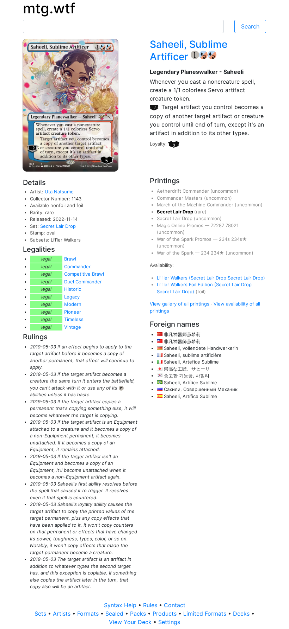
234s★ (239, 239)
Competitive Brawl (84, 274)
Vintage (72, 327)
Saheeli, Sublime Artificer (188, 50)
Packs (139, 613)
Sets (41, 613)
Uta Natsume (59, 191)
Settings (169, 621)
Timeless (74, 319)
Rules (151, 605)
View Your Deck (131, 621)
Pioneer (72, 312)
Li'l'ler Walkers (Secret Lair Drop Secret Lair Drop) (211, 278)
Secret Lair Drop (58, 226)
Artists (62, 613)
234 (206, 253)
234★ (218, 253)
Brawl (70, 259)
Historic (72, 289)
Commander (77, 266)
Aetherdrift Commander (183, 191)
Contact (174, 605)
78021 (232, 225)
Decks (242, 613)
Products (165, 613)
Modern (72, 304)
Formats (88, 613)
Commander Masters (180, 198)
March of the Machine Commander (196, 204)
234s (225, 239)
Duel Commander (83, 281)
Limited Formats (205, 613)
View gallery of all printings (179, 304)
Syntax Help (121, 605)
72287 (218, 225)
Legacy (72, 297)
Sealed (115, 613)
